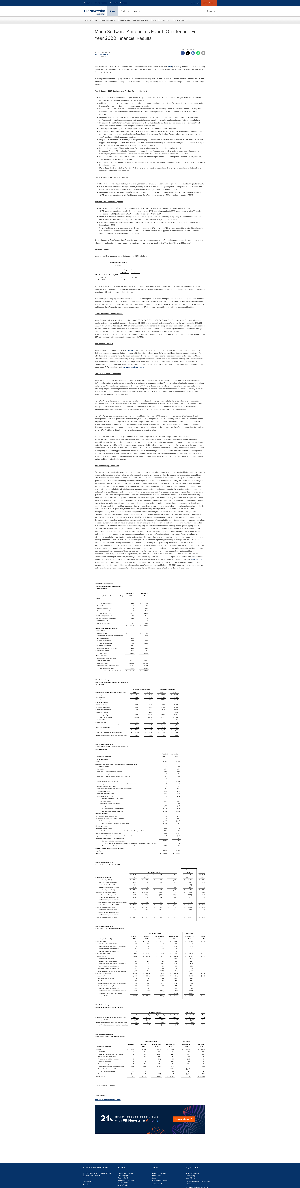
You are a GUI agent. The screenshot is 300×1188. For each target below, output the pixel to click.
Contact (137, 11)
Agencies (123, 3)
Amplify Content (123, 1185)
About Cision (156, 1175)
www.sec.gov (196, 559)
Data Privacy (190, 1178)
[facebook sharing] (183, 53)
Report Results (123, 1182)
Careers (155, 1178)
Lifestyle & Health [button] (140, 20)
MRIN (170, 66)
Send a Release (208, 3)
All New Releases (192, 1173)
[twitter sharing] (188, 53)
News (112, 11)
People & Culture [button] (180, 20)
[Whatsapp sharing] (198, 53)
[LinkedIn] (84, 1184)
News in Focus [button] (91, 20)
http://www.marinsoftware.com (108, 1099)
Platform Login (191, 1175)
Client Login (195, 3)
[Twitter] (90, 1184)
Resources (88, 3)
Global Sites (156, 1184)
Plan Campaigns (123, 1175)
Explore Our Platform (125, 1173)
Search (210, 11)
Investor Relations (101, 3)
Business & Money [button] (107, 20)
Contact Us (87, 1181)
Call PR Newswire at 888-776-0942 (98, 1173)
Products (124, 11)
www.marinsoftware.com (133, 367)
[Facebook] (87, 1184)
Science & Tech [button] (124, 20)
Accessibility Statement (160, 1180)
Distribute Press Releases (127, 1180)
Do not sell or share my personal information (198, 1182)
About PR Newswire (159, 1173)
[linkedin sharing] (193, 53)
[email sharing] (203, 53)
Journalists (114, 3)
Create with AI (123, 1178)
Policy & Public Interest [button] (160, 20)
